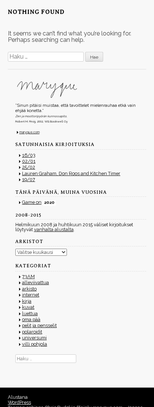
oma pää (31, 319)
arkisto (29, 289)
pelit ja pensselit (39, 325)
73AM (28, 276)
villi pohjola (34, 344)
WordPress (19, 402)
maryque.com (29, 132)
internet (30, 295)
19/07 (28, 179)
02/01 (29, 161)
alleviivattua (35, 282)
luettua (30, 313)
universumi (34, 338)
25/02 (28, 167)
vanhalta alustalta (54, 229)
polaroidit (32, 332)
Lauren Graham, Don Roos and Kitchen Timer (71, 173)
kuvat (28, 307)
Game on (31, 202)
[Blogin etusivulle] (81, 89)
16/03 (29, 155)
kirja (26, 301)
